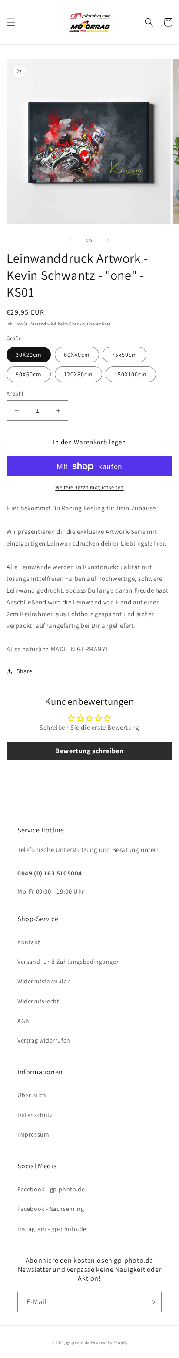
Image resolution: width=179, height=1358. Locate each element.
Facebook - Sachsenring (50, 1209)
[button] (10, 22)
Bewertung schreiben (89, 750)
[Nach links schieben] (70, 240)
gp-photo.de (78, 1342)
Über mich (31, 1095)
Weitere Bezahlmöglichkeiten (89, 487)
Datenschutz (35, 1115)
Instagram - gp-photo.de (51, 1229)
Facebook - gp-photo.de (51, 1189)
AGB (23, 1021)
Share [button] (25, 671)
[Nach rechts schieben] (108, 240)
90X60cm (29, 374)
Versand (38, 324)
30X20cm (29, 355)
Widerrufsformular (43, 981)
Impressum (33, 1134)
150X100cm (131, 374)
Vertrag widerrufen (43, 1040)
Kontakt (28, 942)
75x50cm (124, 355)
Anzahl (15, 393)
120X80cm (78, 374)
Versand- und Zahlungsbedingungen (68, 962)
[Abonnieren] (151, 1302)
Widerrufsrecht (38, 1001)
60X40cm (77, 355)
